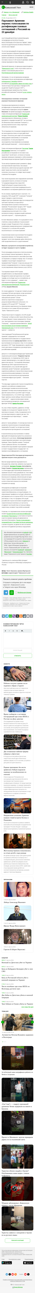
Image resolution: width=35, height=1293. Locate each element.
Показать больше (17, 1240)
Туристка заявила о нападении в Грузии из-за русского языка (17, 1233)
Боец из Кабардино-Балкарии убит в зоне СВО (17, 970)
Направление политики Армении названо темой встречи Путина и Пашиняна (16, 817)
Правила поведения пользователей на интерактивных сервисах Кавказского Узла (17, 1280)
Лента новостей (13, 15)
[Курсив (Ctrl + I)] (9, 631)
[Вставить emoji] (22, 631)
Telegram (25, 541)
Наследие (25, 148)
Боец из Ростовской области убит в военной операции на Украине (15, 978)
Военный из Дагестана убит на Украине (17, 962)
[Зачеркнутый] (17, 631)
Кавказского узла (8, 68)
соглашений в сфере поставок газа (20, 83)
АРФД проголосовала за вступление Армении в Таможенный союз (17, 326)
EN (6, 2)
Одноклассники (18, 552)
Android (25, 532)
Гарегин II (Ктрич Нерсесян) (14, 949)
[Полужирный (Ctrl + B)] (5, 631)
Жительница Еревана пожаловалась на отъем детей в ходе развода (17, 851)
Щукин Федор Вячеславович (14, 926)
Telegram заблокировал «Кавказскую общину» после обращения (15, 1204)
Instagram (28, 550)
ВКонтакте (7, 552)
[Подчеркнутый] (13, 631)
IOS (30, 532)
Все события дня (27, 1007)
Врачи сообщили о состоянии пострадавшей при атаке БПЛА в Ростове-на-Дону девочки (16, 716)
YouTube (29, 554)
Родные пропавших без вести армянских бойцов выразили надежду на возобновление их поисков (15, 770)
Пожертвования (29, 1259)
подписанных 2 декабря (9, 81)
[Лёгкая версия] (10, 2)
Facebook (21, 550)
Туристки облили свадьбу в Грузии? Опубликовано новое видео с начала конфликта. (15, 1173)
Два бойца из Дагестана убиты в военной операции (17, 996)
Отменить (17, 656)
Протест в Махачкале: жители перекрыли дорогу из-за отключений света (17, 1138)
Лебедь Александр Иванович (14, 902)
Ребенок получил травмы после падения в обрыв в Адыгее (15, 684)
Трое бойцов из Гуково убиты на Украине (17, 1004)
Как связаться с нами (14, 1259)
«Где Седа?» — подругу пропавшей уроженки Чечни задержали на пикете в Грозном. (17, 1106)
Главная (4, 15)
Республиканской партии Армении (13, 73)
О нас (3, 1259)
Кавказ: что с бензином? (11, 12)
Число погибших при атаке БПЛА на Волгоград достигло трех (16, 987)
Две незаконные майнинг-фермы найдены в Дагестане (16, 752)
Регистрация (17, 650)
